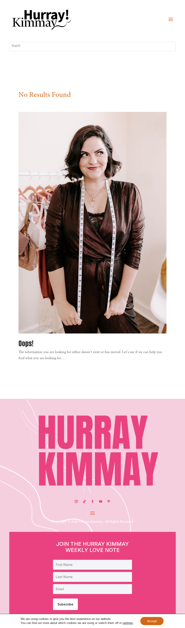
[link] (41, 19)
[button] (170, 19)
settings (128, 623)
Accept (152, 621)
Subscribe (65, 604)
